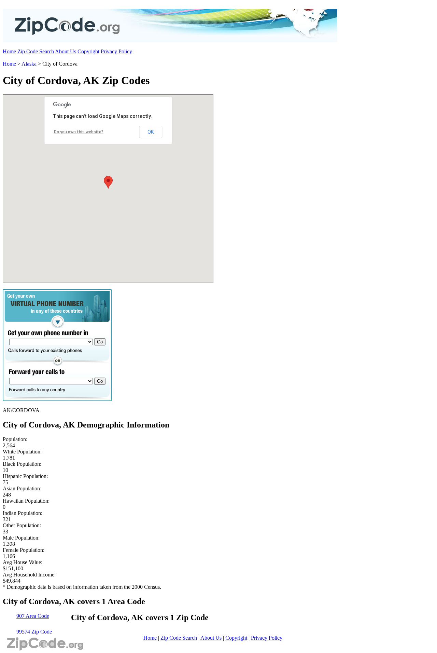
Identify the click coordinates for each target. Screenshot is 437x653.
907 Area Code (32, 616)
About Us (65, 51)
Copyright (88, 51)
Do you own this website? (78, 132)
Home (9, 51)
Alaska (29, 64)
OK (150, 132)
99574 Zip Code (34, 632)
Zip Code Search (35, 51)
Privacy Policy (116, 51)
